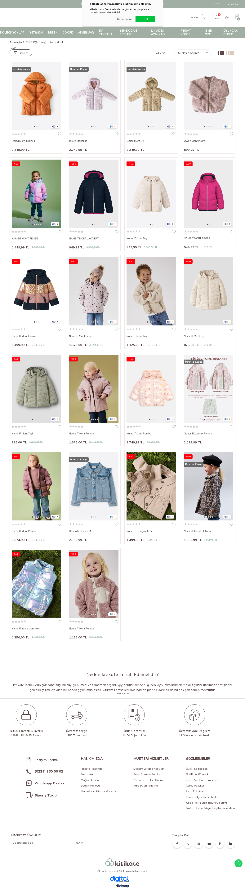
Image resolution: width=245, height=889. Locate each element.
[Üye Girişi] (227, 17)
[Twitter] (188, 844)
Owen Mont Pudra (194, 140)
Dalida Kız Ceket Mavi (81, 531)
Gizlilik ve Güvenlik (197, 774)
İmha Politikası (195, 791)
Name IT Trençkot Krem (140, 531)
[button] (34, 126)
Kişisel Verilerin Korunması (202, 780)
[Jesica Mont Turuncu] (36, 96)
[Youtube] (209, 844)
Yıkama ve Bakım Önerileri (149, 780)
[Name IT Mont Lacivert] (36, 291)
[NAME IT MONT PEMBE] (36, 194)
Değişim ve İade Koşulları (148, 768)
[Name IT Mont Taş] (151, 194)
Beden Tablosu (90, 785)
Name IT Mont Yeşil (22, 433)
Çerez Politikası (195, 785)
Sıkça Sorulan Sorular (147, 774)
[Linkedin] (230, 844)
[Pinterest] (220, 844)
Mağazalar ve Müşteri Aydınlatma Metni (210, 808)
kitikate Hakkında (92, 768)
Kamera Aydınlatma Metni (202, 797)
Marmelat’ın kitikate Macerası (99, 791)
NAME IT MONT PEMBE (25, 238)
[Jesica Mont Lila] (93, 96)
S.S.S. (217, 3)
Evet (145, 18)
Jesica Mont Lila (78, 140)
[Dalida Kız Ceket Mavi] (93, 486)
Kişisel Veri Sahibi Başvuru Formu (206, 802)
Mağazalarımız (90, 780)
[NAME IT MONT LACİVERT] (93, 194)
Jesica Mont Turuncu (23, 140)
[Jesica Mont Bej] (151, 96)
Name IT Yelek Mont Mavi (26, 628)
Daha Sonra (124, 18)
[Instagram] (198, 844)
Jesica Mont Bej (136, 140)
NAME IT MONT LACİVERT (84, 238)
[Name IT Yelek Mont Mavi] (36, 584)
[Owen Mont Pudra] (208, 96)
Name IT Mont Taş (137, 238)
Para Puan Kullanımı (145, 785)
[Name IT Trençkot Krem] (151, 486)
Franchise (87, 774)
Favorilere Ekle (59, 134)
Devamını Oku (122, 693)
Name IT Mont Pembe (81, 336)
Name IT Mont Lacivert (25, 336)
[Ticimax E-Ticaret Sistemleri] (122, 886)
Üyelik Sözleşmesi (197, 768)
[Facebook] (177, 844)
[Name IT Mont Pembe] (93, 291)
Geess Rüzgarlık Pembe (198, 433)
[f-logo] (122, 862)
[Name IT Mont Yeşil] (36, 389)
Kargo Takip (232, 3)
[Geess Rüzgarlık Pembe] (208, 389)
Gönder (78, 843)
